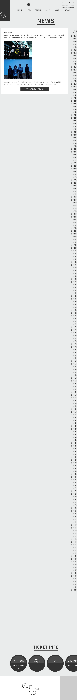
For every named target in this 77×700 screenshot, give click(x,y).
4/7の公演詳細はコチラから (34, 89)
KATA (72, 5)
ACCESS (57, 10)
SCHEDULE (18, 10)
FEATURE (38, 10)
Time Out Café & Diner (68, 7)
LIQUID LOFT (65, 5)
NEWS (28, 10)
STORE (67, 10)
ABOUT (48, 10)
